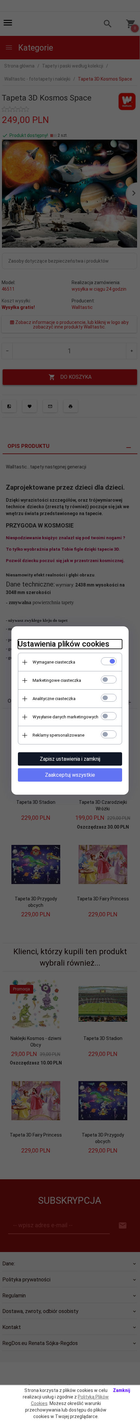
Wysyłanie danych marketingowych (65, 716)
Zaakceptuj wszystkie (70, 775)
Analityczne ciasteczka (54, 698)
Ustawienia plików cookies (63, 644)
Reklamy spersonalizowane (58, 735)
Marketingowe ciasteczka (57, 680)
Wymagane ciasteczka (54, 662)
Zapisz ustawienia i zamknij (70, 759)
